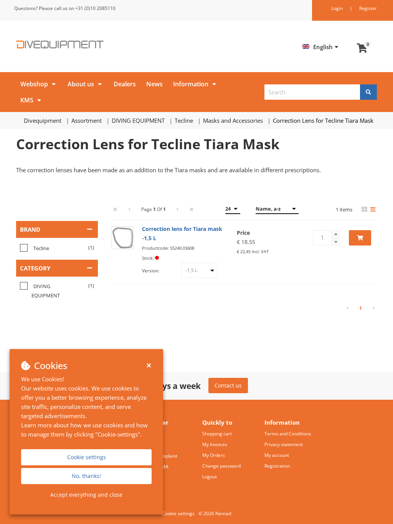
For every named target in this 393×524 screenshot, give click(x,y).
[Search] (368, 92)
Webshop (34, 84)
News (154, 84)
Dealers (125, 84)
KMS (26, 100)
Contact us (228, 385)
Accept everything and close (86, 494)
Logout (209, 476)
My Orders (213, 455)
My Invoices (214, 444)
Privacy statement (283, 444)
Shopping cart (217, 433)
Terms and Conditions (287, 433)
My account (276, 455)
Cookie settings (86, 457)
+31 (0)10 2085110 (95, 8)
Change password (221, 466)
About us (81, 84)
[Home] (103, 44)
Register (368, 8)
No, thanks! (86, 476)
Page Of (153, 209)
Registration (277, 466)
